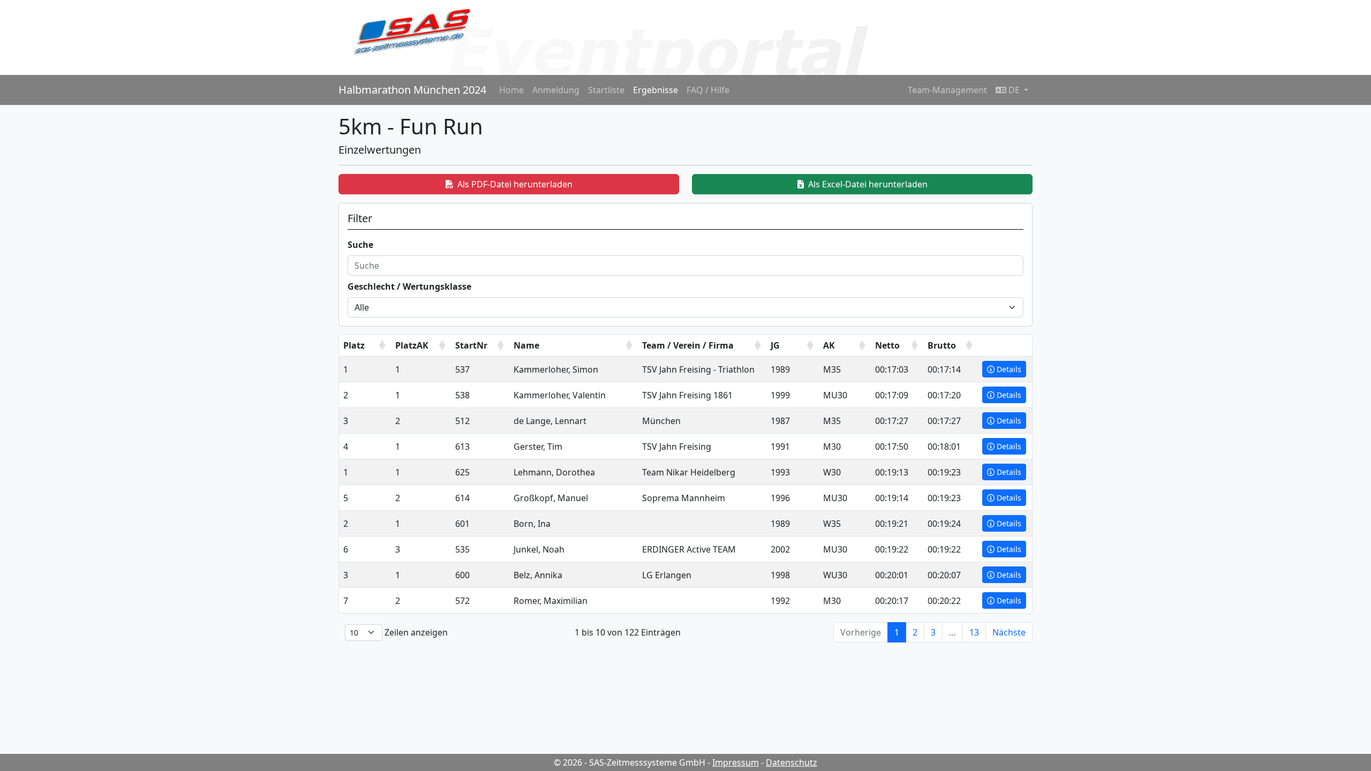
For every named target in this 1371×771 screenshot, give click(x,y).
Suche (360, 245)
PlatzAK (411, 345)
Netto (887, 345)
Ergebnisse (655, 90)
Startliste (606, 90)
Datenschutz (791, 762)
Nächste (1009, 632)
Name (526, 345)
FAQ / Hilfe (708, 90)
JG (775, 345)
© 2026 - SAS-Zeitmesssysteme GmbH (629, 762)
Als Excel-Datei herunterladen (868, 184)
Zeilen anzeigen (415, 632)
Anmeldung (555, 90)
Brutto (942, 345)
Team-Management (947, 90)
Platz (354, 345)
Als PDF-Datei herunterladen (514, 184)
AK (829, 345)
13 (974, 632)
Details (1009, 369)
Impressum (735, 762)
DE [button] (1014, 90)
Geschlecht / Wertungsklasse (409, 286)
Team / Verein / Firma (688, 345)
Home (511, 90)
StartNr (471, 345)
